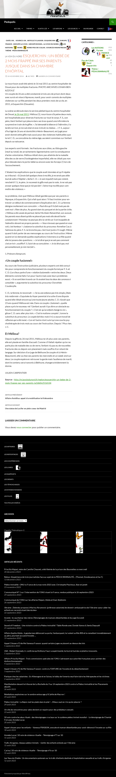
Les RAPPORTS (10, 474)
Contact (100, 28)
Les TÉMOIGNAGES (12, 484)
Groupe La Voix (20, 44)
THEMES (29, 28)
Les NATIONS (57, 28)
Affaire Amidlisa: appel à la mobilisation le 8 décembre (29, 396)
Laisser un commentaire (49, 76)
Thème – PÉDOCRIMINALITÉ (100, 70)
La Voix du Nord (51, 44)
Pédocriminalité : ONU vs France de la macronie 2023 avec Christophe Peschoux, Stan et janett (45, 584)
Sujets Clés (42, 28)
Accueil (17, 28)
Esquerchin (49, 40)
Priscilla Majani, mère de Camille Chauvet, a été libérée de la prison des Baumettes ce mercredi (45, 569)
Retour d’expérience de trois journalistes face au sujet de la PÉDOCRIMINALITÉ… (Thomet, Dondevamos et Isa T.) (53, 577)
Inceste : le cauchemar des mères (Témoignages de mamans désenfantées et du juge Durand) (44, 618)
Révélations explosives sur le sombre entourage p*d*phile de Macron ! (34, 694)
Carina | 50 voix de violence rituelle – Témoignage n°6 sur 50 (30, 750)
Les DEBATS (8, 479)
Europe (63, 40)
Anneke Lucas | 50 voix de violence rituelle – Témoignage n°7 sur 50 (33, 735)
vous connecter (24, 427)
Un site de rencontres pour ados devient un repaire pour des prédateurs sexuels (38, 709)
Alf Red (31, 76)
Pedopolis (9, 21)
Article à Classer (35, 40)
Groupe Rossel (35, 44)
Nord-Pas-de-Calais (36, 47)
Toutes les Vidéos (12, 503)
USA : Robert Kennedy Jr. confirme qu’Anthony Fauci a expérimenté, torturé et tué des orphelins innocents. (50, 651)
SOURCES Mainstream (56, 47)
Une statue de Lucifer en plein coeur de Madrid (25, 407)
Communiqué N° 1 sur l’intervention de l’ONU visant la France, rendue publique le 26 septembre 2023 (49, 592)
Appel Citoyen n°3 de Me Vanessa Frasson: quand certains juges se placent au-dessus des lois (44, 643)
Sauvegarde (88, 28)
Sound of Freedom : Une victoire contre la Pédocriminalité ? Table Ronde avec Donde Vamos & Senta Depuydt (52, 625)
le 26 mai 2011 (21, 114)
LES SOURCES (73, 28)
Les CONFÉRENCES (11, 461)
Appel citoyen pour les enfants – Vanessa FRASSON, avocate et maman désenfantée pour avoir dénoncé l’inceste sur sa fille (57, 727)
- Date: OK (9, 40)
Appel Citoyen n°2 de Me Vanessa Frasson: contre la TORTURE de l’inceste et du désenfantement (46, 669)
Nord (19, 47)
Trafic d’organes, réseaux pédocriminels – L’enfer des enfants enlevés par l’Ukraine (39, 743)
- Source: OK (20, 40)
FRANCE (105, 53)
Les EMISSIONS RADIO (13, 490)
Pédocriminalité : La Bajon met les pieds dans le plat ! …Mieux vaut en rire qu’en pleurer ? (43, 702)
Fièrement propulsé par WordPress (17, 773)
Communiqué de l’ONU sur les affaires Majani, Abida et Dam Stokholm (35, 600)
